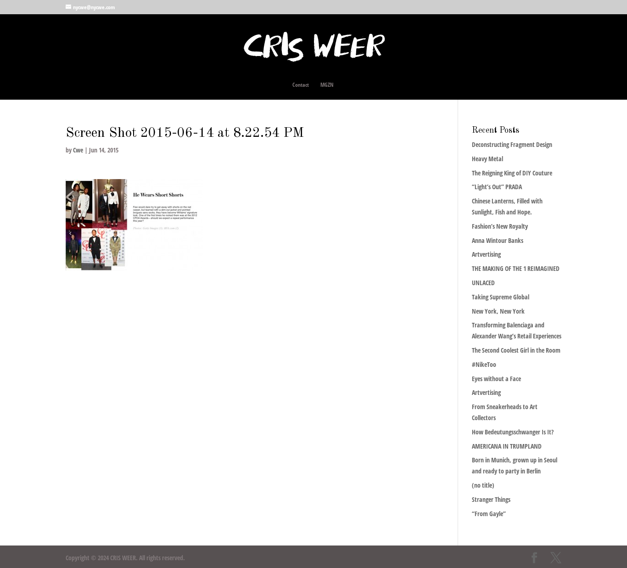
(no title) (483, 485)
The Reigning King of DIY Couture (512, 173)
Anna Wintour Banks (497, 240)
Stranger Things (491, 499)
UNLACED (483, 282)
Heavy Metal (487, 158)
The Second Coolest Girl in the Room (516, 350)
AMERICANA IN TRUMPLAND (507, 446)
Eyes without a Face (496, 378)
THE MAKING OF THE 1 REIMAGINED (516, 268)
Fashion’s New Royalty (500, 226)
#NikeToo (484, 364)
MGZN (327, 85)
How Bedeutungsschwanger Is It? (513, 431)
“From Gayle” (489, 513)
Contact (300, 85)
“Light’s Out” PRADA (497, 186)
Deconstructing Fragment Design (512, 144)
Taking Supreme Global (500, 296)
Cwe (78, 150)
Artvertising (486, 254)
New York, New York (498, 311)
